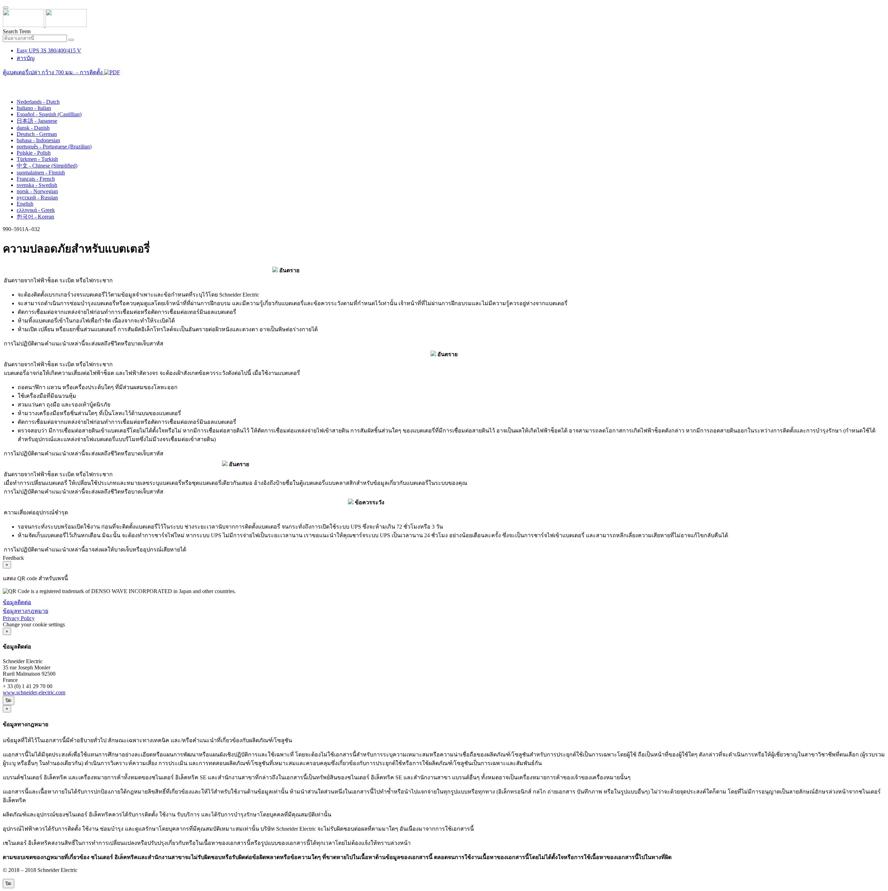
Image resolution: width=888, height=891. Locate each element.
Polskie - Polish (34, 153)
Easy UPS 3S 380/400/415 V (49, 50)
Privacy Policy (19, 618)
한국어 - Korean (35, 217)
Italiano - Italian (34, 108)
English (25, 204)
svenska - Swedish (37, 185)
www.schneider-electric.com (34, 692)
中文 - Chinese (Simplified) (47, 166)
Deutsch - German (37, 134)
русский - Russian (37, 197)
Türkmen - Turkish (37, 159)
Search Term (17, 31)
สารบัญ (26, 58)
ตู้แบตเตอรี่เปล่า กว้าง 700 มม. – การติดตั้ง (53, 72)
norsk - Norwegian (37, 191)
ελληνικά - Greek (36, 210)
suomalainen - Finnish (41, 172)
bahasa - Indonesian (38, 140)
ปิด (8, 700)
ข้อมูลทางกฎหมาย (25, 611)
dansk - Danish (33, 128)
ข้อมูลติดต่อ (17, 602)
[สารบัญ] (5, 81)
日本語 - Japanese (37, 121)
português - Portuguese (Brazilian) (54, 146)
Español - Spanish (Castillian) (49, 114)
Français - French (36, 179)
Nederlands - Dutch (38, 102)
